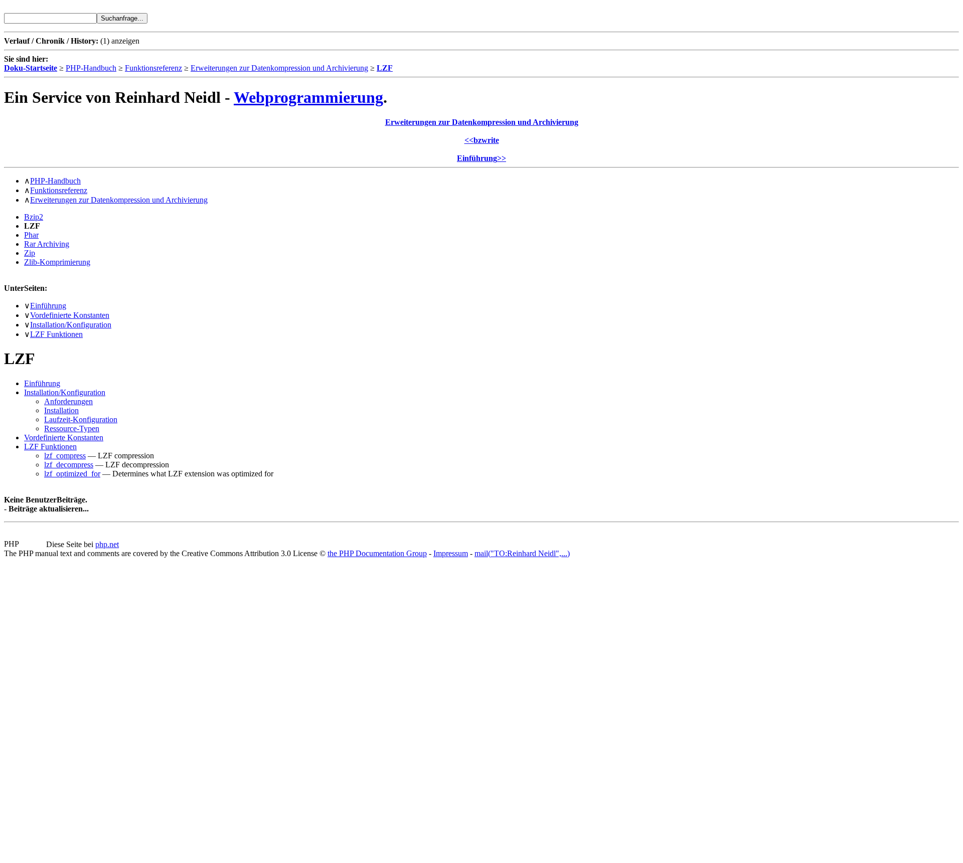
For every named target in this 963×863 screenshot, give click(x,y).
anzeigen (125, 41)
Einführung (48, 305)
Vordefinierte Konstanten (69, 315)
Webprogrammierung (308, 97)
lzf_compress (65, 455)
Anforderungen (68, 401)
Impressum (450, 553)
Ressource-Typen (71, 428)
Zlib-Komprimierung (57, 262)
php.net (107, 544)
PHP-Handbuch (91, 68)
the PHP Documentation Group (377, 553)
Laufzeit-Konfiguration (80, 419)
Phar (31, 235)
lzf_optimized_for (72, 473)
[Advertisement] (34, 708)
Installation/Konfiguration (70, 324)
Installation (61, 410)
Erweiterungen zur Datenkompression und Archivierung (279, 68)
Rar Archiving (46, 244)
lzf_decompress (68, 464)
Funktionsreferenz (153, 68)
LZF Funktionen (56, 334)
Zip (29, 253)
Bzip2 (33, 217)
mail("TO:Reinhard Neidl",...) (522, 553)
